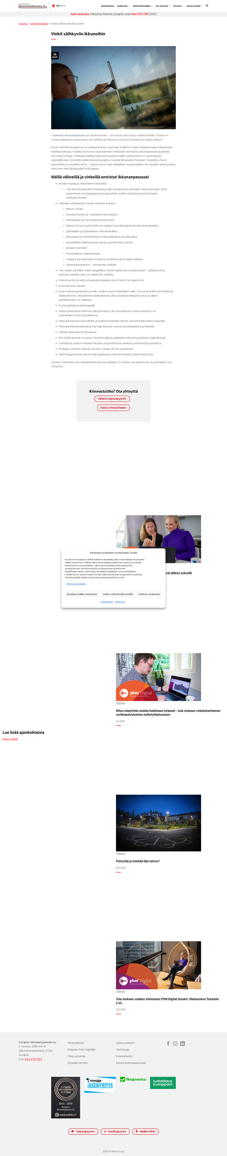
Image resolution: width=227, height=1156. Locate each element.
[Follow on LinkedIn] (182, 1044)
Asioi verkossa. (80, 14)
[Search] (207, 5)
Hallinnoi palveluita (76, 583)
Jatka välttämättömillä (118, 594)
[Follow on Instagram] (175, 1044)
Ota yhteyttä (162, 5)
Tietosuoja (119, 602)
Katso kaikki (10, 739)
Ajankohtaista (107, 5)
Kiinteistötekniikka (142, 5)
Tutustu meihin (193, 5)
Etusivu (23, 24)
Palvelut (177, 5)
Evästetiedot (106, 602)
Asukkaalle (122, 5)
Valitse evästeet (149, 594)
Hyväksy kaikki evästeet (82, 594)
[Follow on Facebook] (168, 1044)
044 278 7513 (139, 14)
